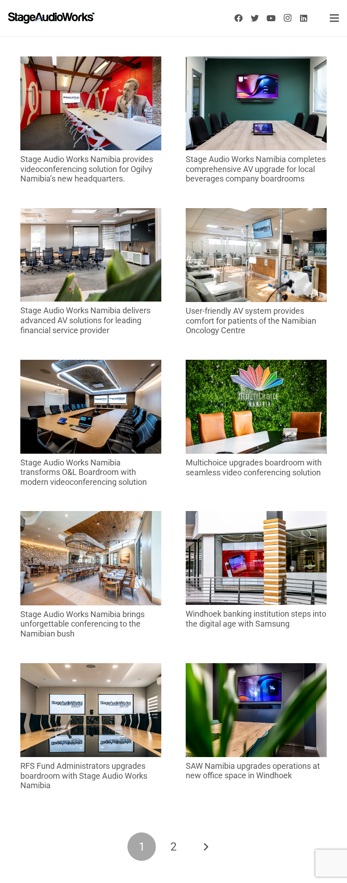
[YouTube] (271, 18)
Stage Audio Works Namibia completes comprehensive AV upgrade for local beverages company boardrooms (256, 168)
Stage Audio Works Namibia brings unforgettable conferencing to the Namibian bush (82, 623)
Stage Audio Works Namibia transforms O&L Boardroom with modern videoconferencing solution (83, 472)
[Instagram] (287, 18)
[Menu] (335, 18)
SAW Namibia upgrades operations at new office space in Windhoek (253, 771)
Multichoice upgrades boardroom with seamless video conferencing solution (254, 467)
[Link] (51, 18)
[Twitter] (255, 18)
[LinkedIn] (303, 18)
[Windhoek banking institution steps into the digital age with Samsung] (256, 517)
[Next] (205, 846)
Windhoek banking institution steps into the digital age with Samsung (256, 618)
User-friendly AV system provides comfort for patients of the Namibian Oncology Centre (251, 320)
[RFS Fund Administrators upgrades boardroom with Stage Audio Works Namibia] (90, 669)
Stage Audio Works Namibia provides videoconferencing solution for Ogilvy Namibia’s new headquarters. (86, 168)
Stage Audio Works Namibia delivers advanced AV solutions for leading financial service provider (85, 320)
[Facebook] (238, 18)
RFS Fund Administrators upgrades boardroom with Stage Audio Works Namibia (83, 775)
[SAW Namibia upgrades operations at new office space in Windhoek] (256, 669)
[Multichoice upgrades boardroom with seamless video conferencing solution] (256, 366)
